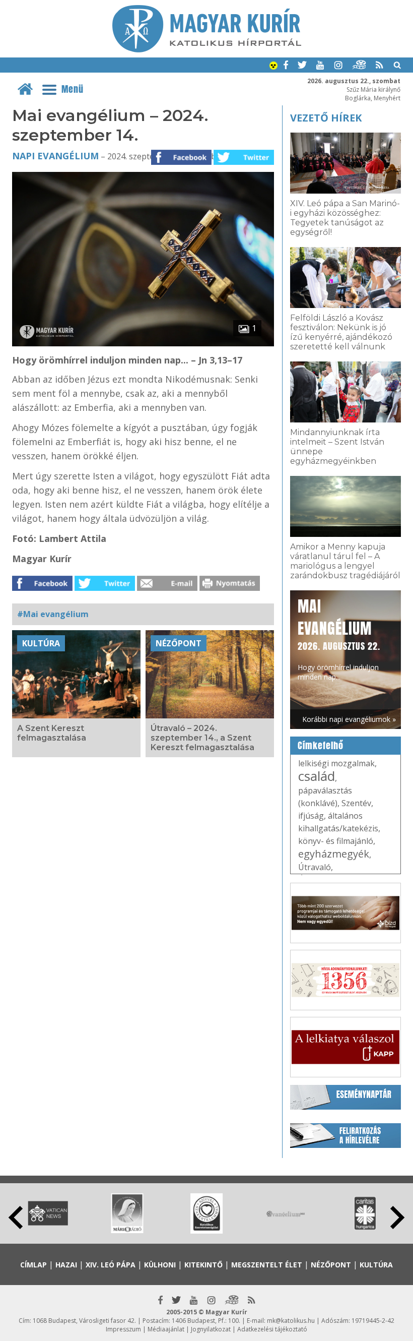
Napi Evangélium (55, 156)
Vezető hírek (326, 118)
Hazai (66, 1264)
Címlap (33, 1264)
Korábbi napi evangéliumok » (349, 719)
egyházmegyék (333, 854)
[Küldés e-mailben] (167, 587)
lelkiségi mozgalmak (336, 763)
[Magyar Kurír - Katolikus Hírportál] (206, 49)
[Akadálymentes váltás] (273, 66)
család (316, 776)
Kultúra (41, 643)
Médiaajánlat (166, 1329)
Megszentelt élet (266, 1264)
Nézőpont (178, 643)
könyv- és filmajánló (335, 840)
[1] (143, 343)
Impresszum (123, 1329)
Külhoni (160, 1264)
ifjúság (311, 815)
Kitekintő (203, 1264)
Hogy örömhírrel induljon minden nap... (339, 638)
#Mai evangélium (53, 614)
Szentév (356, 803)
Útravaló (314, 867)
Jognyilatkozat (211, 1329)
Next (397, 1217)
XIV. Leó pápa (110, 1264)
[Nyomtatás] (229, 587)
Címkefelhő (320, 745)
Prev (15, 1217)
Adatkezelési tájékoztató (272, 1329)
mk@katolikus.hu (291, 1320)
